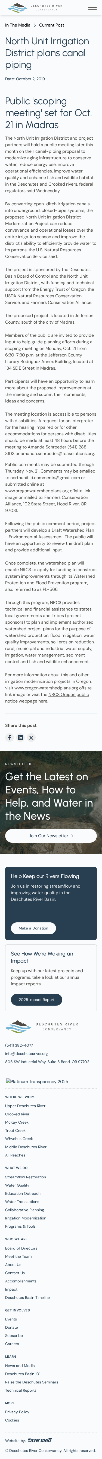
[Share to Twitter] (31, 737)
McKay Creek (17, 1122)
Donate (11, 1327)
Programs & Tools (20, 1226)
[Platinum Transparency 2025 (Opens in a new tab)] (36, 1081)
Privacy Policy (17, 1411)
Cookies (12, 1420)
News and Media (20, 1365)
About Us (13, 1264)
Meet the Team (18, 1256)
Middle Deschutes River (26, 1146)
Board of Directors (21, 1248)
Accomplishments (20, 1281)
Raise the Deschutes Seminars (31, 1382)
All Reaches (15, 1155)
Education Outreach (23, 1193)
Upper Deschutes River (25, 1105)
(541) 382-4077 (19, 1045)
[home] (33, 8)
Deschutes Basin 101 (22, 1373)
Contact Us (15, 1272)
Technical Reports (20, 1390)
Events (11, 1319)
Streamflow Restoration (25, 1177)
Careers (12, 1343)
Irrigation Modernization (25, 1218)
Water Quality (17, 1185)
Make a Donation (33, 928)
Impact (11, 1289)
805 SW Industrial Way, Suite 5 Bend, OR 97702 (47, 1061)
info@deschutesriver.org (26, 1053)
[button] (92, 7)
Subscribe (14, 1335)
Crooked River (17, 1114)
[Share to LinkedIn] (20, 737)
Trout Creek (15, 1130)
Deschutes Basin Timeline (27, 1297)
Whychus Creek (19, 1138)
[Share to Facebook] (9, 737)
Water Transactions (22, 1201)
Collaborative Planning (24, 1209)
